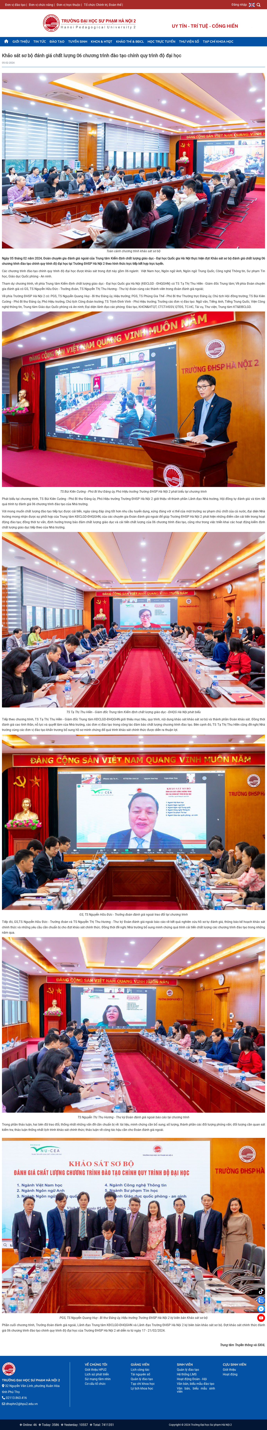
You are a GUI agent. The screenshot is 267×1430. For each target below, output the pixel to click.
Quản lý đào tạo (142, 1379)
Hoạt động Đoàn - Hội (192, 1379)
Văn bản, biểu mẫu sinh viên (196, 1390)
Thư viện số (189, 42)
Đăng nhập (239, 4)
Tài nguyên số (140, 1374)
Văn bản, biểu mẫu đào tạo (195, 1384)
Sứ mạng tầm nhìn (98, 1379)
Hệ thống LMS (187, 1374)
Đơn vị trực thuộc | (69, 4)
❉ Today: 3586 (49, 1425)
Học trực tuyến (161, 42)
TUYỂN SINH (77, 42)
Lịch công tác (140, 1370)
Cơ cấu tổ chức (95, 1384)
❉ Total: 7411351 (102, 1425)
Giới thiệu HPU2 (96, 1370)
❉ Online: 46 (28, 1425)
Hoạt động (230, 1374)
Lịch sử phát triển (97, 1374)
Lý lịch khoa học (142, 1388)
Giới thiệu (21, 42)
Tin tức (39, 42)
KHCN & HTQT (101, 42)
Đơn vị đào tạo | (16, 4)
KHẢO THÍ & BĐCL (130, 42)
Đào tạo (57, 42)
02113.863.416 (16, 1398)
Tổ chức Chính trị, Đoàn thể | (103, 4)
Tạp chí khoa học (218, 42)
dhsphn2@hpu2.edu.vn (22, 1404)
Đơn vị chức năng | (42, 4)
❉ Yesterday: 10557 (74, 1425)
